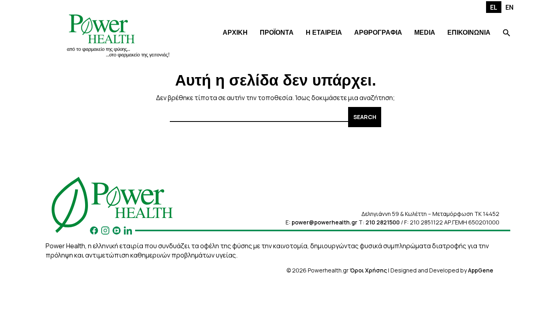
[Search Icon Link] (507, 34)
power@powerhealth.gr (324, 222)
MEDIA (424, 32)
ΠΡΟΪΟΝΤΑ (277, 32)
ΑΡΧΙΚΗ (235, 32)
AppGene (480, 270)
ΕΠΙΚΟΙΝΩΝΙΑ (468, 32)
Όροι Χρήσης (368, 270)
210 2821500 (382, 222)
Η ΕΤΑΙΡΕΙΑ (324, 32)
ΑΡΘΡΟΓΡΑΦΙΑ (378, 32)
